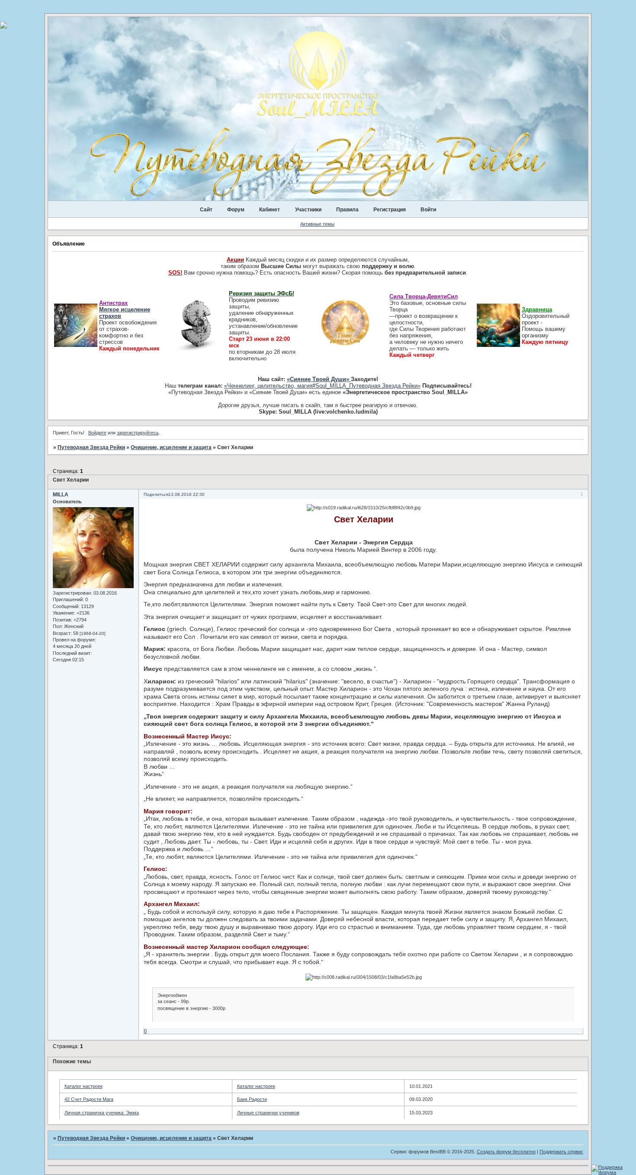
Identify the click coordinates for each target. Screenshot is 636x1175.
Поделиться (156, 494)
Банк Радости (252, 1099)
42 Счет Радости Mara (88, 1099)
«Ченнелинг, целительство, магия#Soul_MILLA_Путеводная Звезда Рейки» (322, 385)
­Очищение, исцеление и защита (171, 447)
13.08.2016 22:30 (186, 494)
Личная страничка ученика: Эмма (101, 1112)
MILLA (60, 495)
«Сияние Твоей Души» (319, 379)
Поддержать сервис (561, 1151)
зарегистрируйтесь (138, 432)
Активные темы (317, 224)
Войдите (97, 432)
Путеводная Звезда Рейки (91, 447)
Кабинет (269, 210)
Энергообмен (172, 995)
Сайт (206, 210)
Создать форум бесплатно (506, 1151)
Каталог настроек (83, 1086)
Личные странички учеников (268, 1112)
